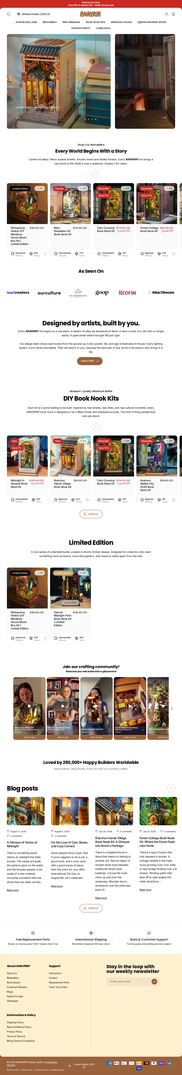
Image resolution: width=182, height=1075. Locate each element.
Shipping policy (57, 1070)
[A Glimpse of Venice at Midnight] (26, 811)
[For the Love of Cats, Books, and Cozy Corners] (70, 811)
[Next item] (172, 708)
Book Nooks (13, 982)
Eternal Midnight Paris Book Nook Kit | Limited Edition (62, 619)
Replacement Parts (59, 982)
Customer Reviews (17, 987)
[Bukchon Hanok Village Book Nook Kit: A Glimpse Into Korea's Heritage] (114, 811)
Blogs (10, 991)
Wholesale (12, 1000)
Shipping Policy (15, 1022)
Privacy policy (27, 1070)
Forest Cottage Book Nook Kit (149, 229)
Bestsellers (12, 977)
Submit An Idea (15, 996)
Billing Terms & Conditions (21, 1040)
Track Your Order (58, 987)
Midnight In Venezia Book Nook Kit (19, 483)
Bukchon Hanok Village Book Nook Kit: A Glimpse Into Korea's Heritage (112, 841)
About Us (12, 973)
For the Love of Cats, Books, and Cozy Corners (69, 844)
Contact (53, 977)
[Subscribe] (154, 981)
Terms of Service (16, 1036)
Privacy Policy (14, 1031)
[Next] (164, 117)
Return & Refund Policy (19, 1027)
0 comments (16, 835)
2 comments (60, 835)
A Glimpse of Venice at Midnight (22, 844)
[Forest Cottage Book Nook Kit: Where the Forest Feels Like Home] (158, 811)
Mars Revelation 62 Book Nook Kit (62, 231)
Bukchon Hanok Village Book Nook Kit (62, 483)
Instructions (55, 973)
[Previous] (18, 117)
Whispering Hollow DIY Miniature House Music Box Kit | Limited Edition (20, 236)
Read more (13, 890)
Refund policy (13, 1070)
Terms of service (42, 1070)
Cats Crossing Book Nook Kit (106, 229)
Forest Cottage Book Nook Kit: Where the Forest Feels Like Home (157, 841)
